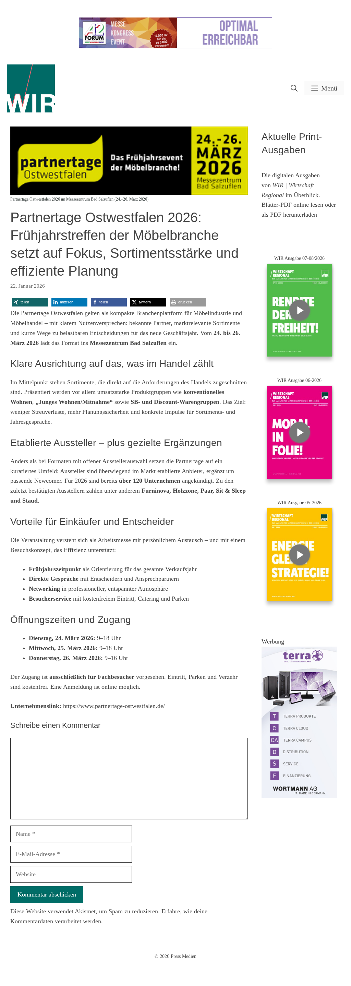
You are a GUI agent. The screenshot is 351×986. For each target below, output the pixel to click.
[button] (294, 88)
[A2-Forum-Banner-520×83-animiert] (175, 46)
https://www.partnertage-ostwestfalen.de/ (114, 705)
